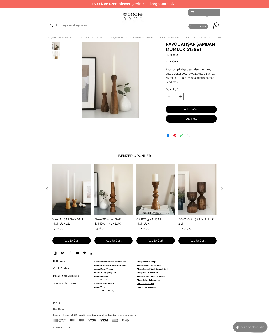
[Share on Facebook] (168, 136)
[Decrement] (168, 96)
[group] (134, 204)
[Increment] (180, 96)
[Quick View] (71, 189)
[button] (198, 26)
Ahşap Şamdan (101, 276)
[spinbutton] (174, 96)
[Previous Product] (47, 189)
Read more (172, 82)
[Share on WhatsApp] (182, 136)
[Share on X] (189, 136)
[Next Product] (222, 189)
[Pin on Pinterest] (175, 136)
